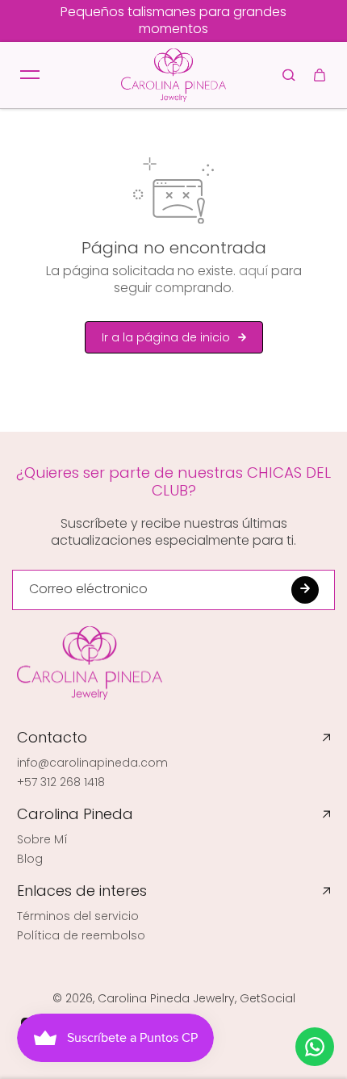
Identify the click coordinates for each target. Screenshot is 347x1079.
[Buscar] (289, 75)
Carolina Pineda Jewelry (166, 998)
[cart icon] (319, 75)
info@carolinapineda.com (92, 762)
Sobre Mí (42, 839)
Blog (30, 858)
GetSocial (267, 998)
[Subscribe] (305, 590)
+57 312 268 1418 (61, 782)
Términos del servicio (78, 916)
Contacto (52, 738)
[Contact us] (314, 1046)
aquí (253, 270)
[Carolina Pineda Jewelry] (173, 75)
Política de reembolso (81, 935)
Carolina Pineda (75, 814)
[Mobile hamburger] (30, 75)
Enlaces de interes (82, 891)
